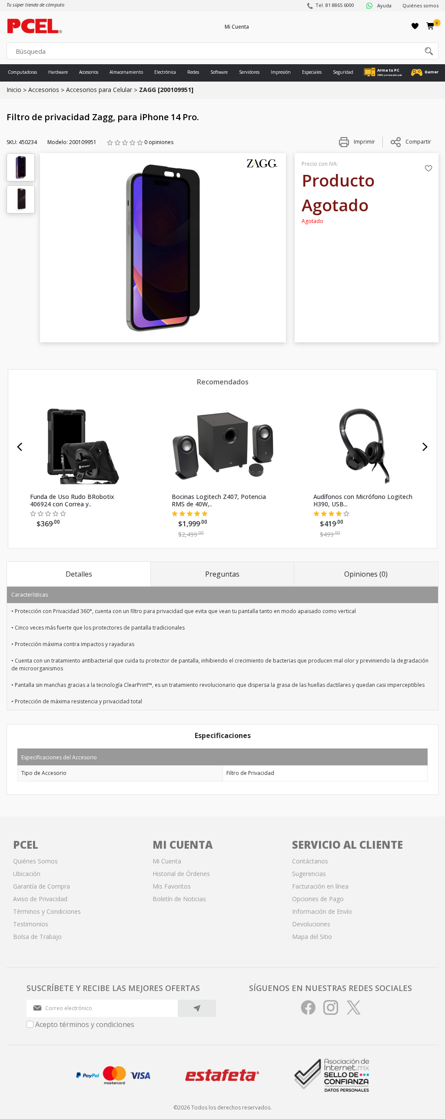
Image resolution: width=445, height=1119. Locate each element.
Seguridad (343, 72)
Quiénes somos (420, 5)
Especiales (312, 72)
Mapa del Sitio (312, 936)
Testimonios (30, 924)
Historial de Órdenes (181, 874)
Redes (193, 72)
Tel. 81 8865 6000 (334, 5)
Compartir (418, 141)
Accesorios (88, 72)
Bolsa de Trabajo (37, 936)
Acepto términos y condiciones (84, 1024)
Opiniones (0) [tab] (366, 574)
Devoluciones (311, 924)
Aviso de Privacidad (40, 899)
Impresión (281, 72)
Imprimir (363, 141)
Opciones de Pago (318, 899)
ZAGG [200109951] (166, 89)
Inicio (14, 89)
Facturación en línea (320, 886)
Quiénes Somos (35, 861)
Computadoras (22, 72)
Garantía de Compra (41, 886)
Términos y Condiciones (47, 911)
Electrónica (165, 72)
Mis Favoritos (172, 886)
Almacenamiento (126, 72)
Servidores (249, 72)
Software (219, 72)
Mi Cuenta (237, 26)
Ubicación (26, 874)
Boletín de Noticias (179, 899)
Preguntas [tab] (222, 574)
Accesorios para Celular (99, 89)
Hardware (58, 72)
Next (425, 447)
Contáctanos (310, 861)
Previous (20, 447)
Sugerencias (309, 874)
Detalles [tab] (79, 574)
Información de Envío (322, 911)
